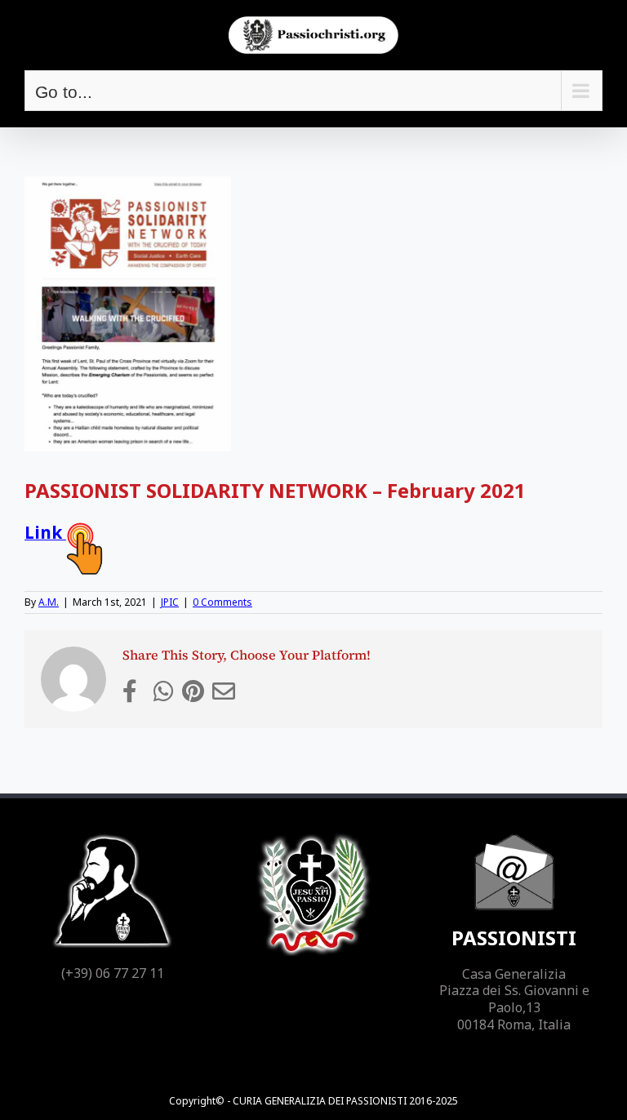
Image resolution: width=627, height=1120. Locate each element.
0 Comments (222, 602)
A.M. (48, 602)
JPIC (170, 602)
